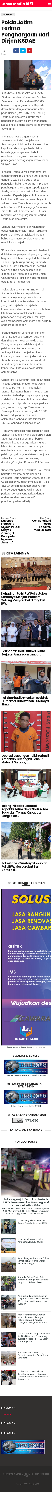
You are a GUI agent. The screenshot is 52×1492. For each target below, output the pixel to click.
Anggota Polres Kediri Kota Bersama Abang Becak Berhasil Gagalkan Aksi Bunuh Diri (33, 1280)
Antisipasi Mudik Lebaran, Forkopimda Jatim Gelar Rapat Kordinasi (33, 1355)
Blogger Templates (40, 1474)
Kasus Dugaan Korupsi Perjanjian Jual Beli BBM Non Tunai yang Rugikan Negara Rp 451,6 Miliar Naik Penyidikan (34, 1337)
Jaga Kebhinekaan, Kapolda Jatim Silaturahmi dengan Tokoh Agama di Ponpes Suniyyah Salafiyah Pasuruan (32, 1318)
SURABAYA (8, 14)
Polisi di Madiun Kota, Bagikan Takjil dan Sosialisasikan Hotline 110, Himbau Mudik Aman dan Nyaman (33, 1300)
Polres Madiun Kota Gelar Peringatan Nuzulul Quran (30, 1240)
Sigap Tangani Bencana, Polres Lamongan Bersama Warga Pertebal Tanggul (33, 1261)
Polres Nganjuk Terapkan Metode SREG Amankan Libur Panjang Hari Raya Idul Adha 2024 (26, 1202)
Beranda (7, 1414)
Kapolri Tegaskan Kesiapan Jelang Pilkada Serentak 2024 (32, 1221)
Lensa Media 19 (15, 4)
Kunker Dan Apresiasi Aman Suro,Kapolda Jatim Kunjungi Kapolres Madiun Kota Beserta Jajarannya (33, 1375)
